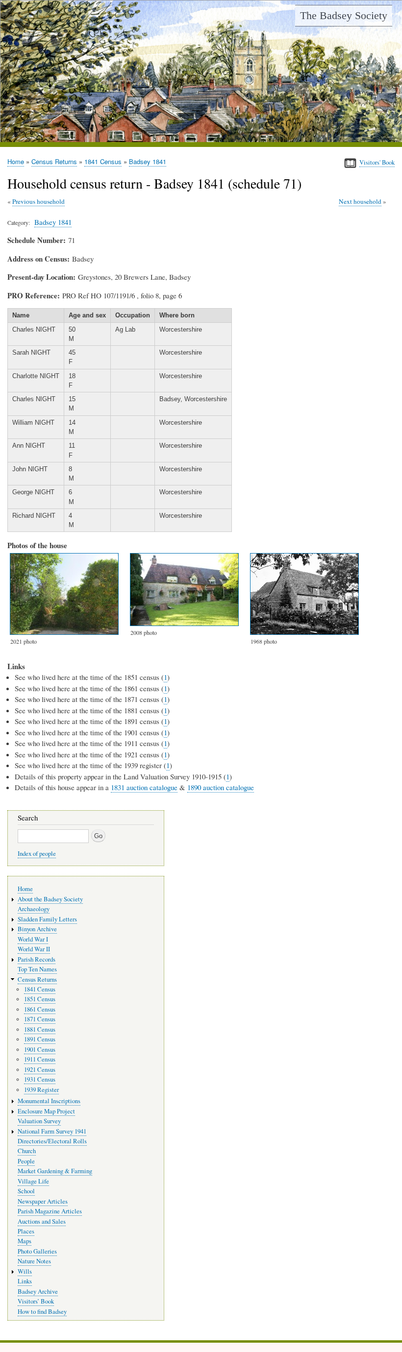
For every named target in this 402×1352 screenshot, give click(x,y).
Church (27, 1151)
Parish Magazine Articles (50, 1211)
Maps (24, 1241)
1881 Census (39, 1029)
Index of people (37, 853)
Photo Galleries (37, 1251)
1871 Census (39, 1019)
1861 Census (39, 1009)
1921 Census (39, 1069)
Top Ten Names (37, 969)
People (26, 1161)
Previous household (38, 201)
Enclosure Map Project (46, 1111)
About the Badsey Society (50, 899)
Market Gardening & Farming (55, 1171)
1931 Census (39, 1079)
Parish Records (36, 959)
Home (15, 161)
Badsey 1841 (147, 161)
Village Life (33, 1181)
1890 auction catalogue (220, 787)
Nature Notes (34, 1261)
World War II (34, 949)
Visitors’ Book (36, 1301)
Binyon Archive (37, 929)
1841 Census (103, 161)
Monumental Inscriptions (49, 1101)
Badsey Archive (38, 1291)
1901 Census (39, 1049)
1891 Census (39, 1039)
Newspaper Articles (43, 1201)
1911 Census (39, 1059)
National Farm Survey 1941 (52, 1131)
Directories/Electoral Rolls (52, 1141)
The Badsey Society (343, 15)
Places (26, 1231)
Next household (360, 201)
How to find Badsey (42, 1311)
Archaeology (34, 909)
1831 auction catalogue (144, 787)
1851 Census (39, 999)
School (26, 1191)
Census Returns (54, 161)
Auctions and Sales (42, 1221)
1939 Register (41, 1090)
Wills (25, 1271)
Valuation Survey (39, 1121)
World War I (33, 939)
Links (25, 1281)
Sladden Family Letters (47, 919)
